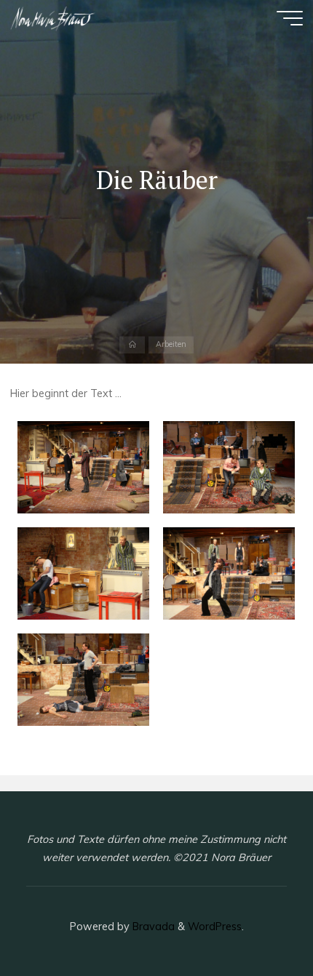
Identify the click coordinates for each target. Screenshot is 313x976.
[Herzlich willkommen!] (53, 18)
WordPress (215, 926)
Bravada (152, 926)
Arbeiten (171, 345)
